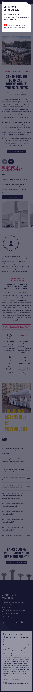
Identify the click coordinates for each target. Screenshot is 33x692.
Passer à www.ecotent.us (16, 28)
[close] (26, 6)
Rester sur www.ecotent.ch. (17, 25)
